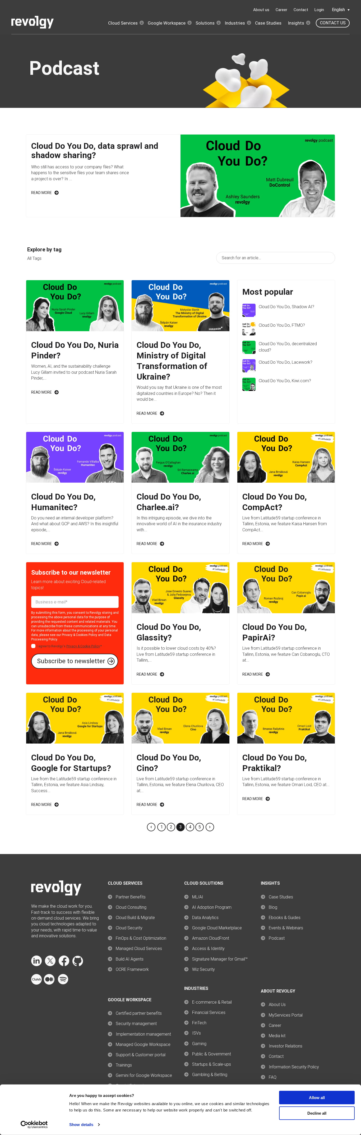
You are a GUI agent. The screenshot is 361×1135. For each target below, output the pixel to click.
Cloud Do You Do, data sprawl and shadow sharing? (94, 150)
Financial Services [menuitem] (208, 1012)
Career (281, 9)
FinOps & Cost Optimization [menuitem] (141, 938)
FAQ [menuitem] (272, 1077)
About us (261, 9)
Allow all (317, 1097)
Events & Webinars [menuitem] (286, 927)
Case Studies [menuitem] (281, 896)
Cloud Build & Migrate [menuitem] (135, 917)
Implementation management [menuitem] (143, 1034)
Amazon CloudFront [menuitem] (210, 938)
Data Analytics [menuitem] (205, 917)
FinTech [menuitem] (199, 1022)
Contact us (333, 22)
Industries (235, 23)
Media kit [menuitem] (277, 1035)
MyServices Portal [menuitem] (286, 1015)
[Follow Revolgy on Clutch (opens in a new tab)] (36, 983)
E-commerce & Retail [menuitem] (212, 1002)
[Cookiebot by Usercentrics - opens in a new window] (34, 1125)
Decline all (316, 1113)
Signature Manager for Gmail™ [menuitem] (220, 959)
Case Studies (268, 23)
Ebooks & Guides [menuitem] (284, 917)
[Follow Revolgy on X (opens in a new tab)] (50, 964)
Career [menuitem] (275, 1025)
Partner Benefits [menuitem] (131, 896)
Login (319, 9)
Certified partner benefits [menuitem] (139, 1013)
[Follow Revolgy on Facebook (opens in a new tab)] (64, 964)
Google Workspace (167, 23)
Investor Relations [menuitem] (285, 1046)
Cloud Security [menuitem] (129, 927)
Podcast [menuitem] (277, 938)
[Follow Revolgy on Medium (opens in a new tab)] (49, 983)
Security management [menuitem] (136, 1023)
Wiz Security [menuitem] (203, 969)
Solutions (205, 23)
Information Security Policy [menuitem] (294, 1066)
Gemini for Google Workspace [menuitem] (144, 1075)
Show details (81, 1124)
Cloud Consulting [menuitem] (131, 907)
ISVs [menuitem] (196, 1033)
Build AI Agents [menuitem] (130, 959)
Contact (301, 9)
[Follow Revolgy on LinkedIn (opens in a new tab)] (36, 964)
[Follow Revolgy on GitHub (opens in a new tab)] (77, 964)
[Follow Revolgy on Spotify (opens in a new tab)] (63, 983)
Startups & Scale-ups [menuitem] (211, 1064)
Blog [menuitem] (273, 907)
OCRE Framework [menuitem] (132, 969)
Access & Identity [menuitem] (208, 948)
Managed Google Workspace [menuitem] (143, 1044)
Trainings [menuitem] (124, 1065)
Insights (296, 23)
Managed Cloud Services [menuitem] (139, 948)
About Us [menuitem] (277, 1004)
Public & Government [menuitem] (211, 1053)
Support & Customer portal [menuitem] (140, 1054)
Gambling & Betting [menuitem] (209, 1074)
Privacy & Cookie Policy (83, 646)
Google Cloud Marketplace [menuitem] (217, 927)
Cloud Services (123, 23)
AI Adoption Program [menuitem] (212, 907)
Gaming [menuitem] (199, 1043)
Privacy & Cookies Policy (79, 635)
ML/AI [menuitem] (197, 896)
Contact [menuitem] (276, 1056)
